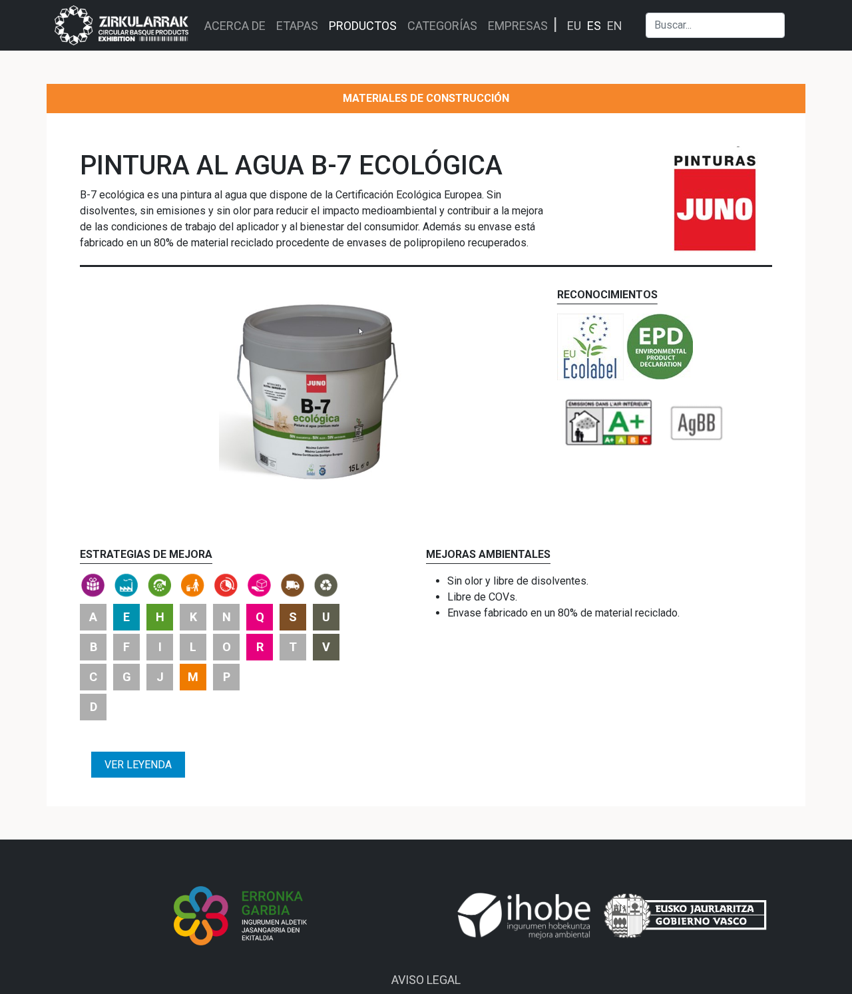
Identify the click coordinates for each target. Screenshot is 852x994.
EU (574, 26)
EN (614, 26)
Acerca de (235, 26)
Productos (363, 26)
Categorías (442, 26)
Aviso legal (426, 980)
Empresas (518, 26)
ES (594, 26)
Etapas (297, 26)
